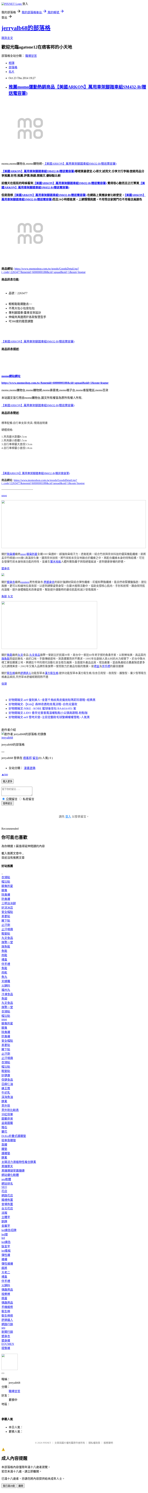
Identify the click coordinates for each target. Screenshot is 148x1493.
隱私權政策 (94, 1442)
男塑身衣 (49, 582)
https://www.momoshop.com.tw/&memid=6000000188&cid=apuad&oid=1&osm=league (54, 382)
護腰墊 (5, 1153)
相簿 (11, 63)
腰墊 (4, 1149)
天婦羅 (5, 981)
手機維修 (7, 1306)
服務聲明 (108, 1442)
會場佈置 (7, 1204)
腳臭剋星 (32, 554)
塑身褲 (5, 1340)
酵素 (4, 1101)
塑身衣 (5, 568)
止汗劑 (5, 924)
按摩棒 (5, 1294)
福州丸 (5, 989)
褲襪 (4, 1259)
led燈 (4, 1234)
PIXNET (47, 1442)
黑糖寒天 (7, 1166)
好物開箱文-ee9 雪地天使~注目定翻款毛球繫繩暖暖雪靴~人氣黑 (49, 717)
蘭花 (4, 1131)
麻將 (4, 1268)
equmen (24, 582)
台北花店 (7, 1208)
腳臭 (4, 890)
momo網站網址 (11, 376)
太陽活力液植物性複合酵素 (18, 1161)
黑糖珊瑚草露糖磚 (13, 1170)
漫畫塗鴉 (29, 768)
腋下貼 (5, 920)
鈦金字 (5, 1246)
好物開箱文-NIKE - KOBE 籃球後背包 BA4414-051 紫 (42, 708)
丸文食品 (34, 654)
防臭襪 (5, 899)
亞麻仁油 (7, 1084)
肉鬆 (4, 955)
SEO (4, 1187)
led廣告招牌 (8, 1230)
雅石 (4, 1127)
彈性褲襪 (7, 1263)
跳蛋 (4, 1298)
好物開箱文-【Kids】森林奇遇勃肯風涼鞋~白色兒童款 (43, 704)
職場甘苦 (31, 55)
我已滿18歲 (9, 1486)
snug (4, 495)
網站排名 (7, 1183)
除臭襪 (11, 554)
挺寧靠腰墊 (8, 1140)
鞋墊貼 (5, 933)
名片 (11, 71)
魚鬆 (4, 596)
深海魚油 (7, 1097)
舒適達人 (25, 673)
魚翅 (4, 998)
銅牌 (4, 1221)
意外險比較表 (10, 1110)
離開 (20, 1486)
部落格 (13, 67)
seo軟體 (6, 1179)
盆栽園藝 (7, 1123)
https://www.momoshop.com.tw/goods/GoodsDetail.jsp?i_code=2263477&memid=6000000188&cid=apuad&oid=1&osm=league (43, 482)
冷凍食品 (7, 994)
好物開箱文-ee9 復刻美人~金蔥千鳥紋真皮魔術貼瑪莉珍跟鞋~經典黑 (52, 699)
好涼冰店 (7, 907)
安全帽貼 (7, 912)
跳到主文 (7, 37)
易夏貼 (5, 916)
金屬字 (5, 1225)
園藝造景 (7, 1118)
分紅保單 (7, 1114)
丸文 (10, 596)
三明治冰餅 (8, 903)
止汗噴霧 (7, 929)
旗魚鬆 (5, 658)
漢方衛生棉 (51, 673)
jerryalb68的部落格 (26, 28)
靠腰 (4, 1144)
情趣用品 (7, 1289)
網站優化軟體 (10, 1174)
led (3, 1237)
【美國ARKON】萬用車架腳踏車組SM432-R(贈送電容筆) (79, 163)
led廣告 (6, 1242)
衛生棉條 (7, 1315)
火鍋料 (5, 985)
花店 (4, 1191)
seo (3, 1327)
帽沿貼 (5, 881)
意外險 (5, 1105)
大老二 (5, 1272)
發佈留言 (7, 803)
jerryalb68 (7, 737)
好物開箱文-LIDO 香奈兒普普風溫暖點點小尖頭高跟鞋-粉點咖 (48, 712)
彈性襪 (5, 1255)
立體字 (5, 1217)
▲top (4, 774)
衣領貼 (5, 877)
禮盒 (96, 666)
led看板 (6, 1250)
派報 (4, 1212)
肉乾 (4, 972)
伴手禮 (106, 666)
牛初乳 (5, 1092)
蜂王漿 (5, 1088)
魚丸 (4, 976)
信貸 (4, 683)
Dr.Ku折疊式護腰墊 (13, 1136)
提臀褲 (5, 1348)
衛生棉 (11, 673)
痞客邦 (27, 757)
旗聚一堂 (7, 942)
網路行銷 (7, 1324)
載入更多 (7, 781)
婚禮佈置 (7, 1199)
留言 (35, 757)
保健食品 (7, 1079)
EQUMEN (7, 1343)
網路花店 (7, 1195)
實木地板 (55, 561)
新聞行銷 (7, 1331)
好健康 (5, 1075)
